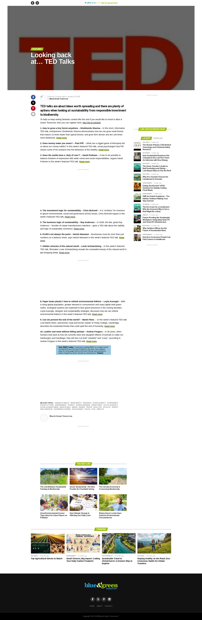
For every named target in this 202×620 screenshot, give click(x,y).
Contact (109, 606)
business (87, 403)
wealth (101, 409)
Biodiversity (76, 403)
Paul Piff (98, 407)
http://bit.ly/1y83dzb (92, 123)
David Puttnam (47, 405)
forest (72, 405)
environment (61, 405)
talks (87, 409)
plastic (107, 407)
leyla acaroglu (111, 405)
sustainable (78, 409)
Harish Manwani (83, 405)
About (99, 606)
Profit (115, 407)
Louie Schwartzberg (49, 407)
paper (89, 407)
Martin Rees (65, 407)
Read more (61, 138)
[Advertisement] (83, 187)
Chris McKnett (100, 403)
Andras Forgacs (62, 403)
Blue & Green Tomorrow (59, 99)
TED (94, 409)
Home (92, 606)
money (82, 407)
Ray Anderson (46, 409)
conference (113, 403)
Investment (97, 405)
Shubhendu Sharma (63, 409)
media (75, 407)
